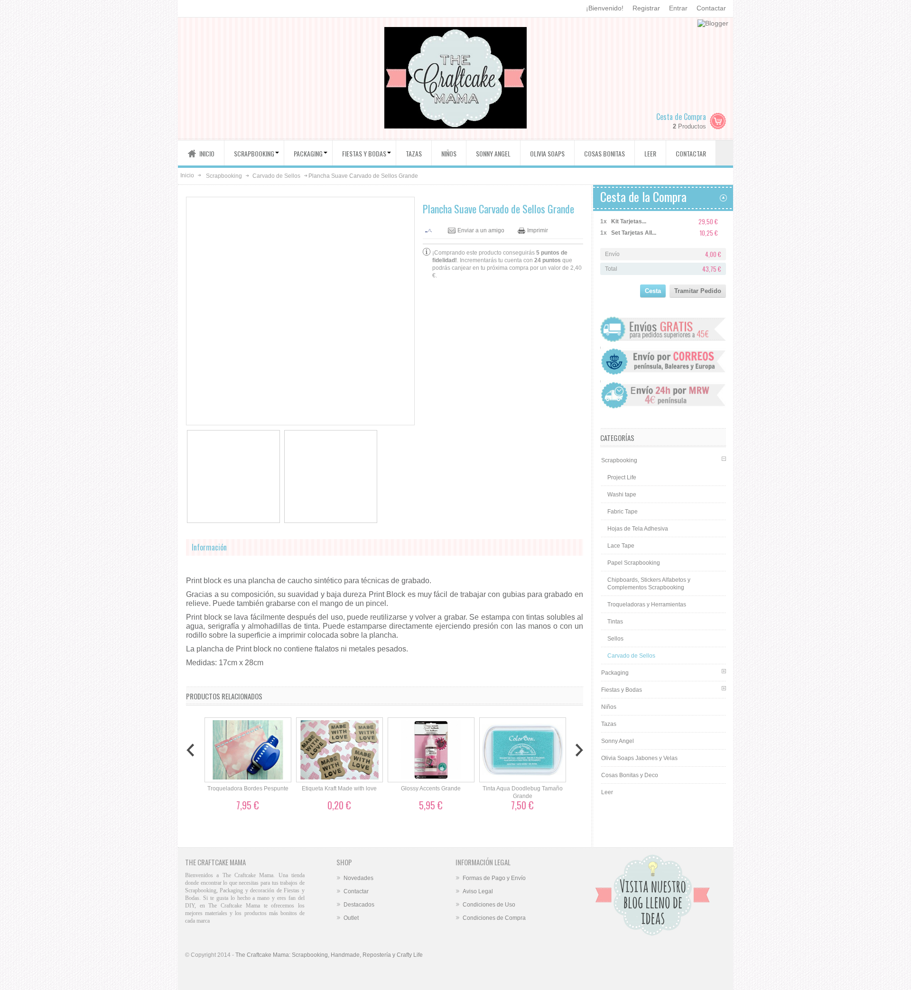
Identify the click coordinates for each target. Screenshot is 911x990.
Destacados (359, 904)
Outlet (351, 918)
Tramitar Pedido (697, 290)
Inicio (187, 175)
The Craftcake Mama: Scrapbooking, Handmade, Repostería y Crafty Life (329, 955)
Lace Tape (620, 545)
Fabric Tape (622, 511)
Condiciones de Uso (489, 904)
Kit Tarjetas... (628, 221)
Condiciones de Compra (494, 918)
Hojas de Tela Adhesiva (637, 528)
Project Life (621, 477)
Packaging (615, 672)
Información (209, 547)
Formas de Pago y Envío (494, 878)
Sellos (615, 638)
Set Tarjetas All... (633, 232)
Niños (608, 707)
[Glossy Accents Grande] (431, 750)
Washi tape (621, 494)
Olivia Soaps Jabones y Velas (639, 758)
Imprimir (537, 231)
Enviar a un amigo (480, 231)
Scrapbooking (224, 176)
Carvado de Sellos (276, 176)
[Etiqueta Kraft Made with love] (339, 750)
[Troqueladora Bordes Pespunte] (247, 750)
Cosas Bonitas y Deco (629, 775)
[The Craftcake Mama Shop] (455, 79)
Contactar (711, 8)
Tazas (608, 724)
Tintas (615, 621)
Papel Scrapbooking (633, 562)
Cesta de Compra (681, 116)
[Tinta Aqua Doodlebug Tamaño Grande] (522, 750)
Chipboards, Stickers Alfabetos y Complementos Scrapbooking (648, 584)
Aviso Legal (478, 891)
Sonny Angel (617, 741)
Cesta (653, 290)
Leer (607, 792)
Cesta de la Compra (643, 196)
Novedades (358, 878)
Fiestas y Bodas (621, 690)
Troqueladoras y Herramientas (646, 604)
